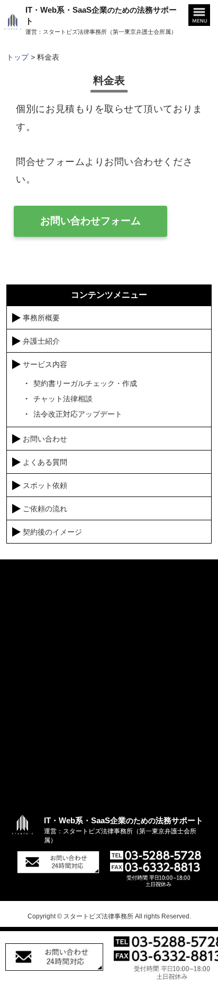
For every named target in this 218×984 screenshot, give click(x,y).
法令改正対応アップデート (77, 414)
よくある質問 (45, 462)
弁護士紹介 (41, 341)
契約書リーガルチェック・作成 (85, 383)
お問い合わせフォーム (90, 220)
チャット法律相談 (63, 398)
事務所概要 (41, 318)
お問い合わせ (45, 439)
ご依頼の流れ (45, 508)
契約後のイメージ (52, 532)
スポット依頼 (45, 485)
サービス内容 (45, 364)
